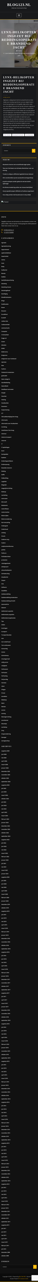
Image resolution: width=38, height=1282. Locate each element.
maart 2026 (4, 764)
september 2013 (5, 1140)
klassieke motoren (6, 468)
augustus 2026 (5, 751)
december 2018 (5, 938)
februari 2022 (5, 856)
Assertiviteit (4, 256)
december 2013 (5, 1129)
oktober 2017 (5, 986)
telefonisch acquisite (7, 611)
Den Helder (7, 135)
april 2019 (4, 925)
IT (1, 444)
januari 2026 (4, 768)
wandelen (4, 696)
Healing (3, 399)
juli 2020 (3, 880)
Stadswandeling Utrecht (8, 601)
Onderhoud (4, 529)
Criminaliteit (5, 335)
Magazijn (4, 485)
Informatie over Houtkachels (9, 423)
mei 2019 (3, 921)
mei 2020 (3, 887)
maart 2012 (4, 1201)
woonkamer (4, 720)
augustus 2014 (5, 1102)
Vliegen (3, 689)
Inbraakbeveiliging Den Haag (9, 416)
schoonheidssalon (6, 570)
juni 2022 (3, 846)
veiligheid (4, 665)
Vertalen (3, 683)
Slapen (3, 580)
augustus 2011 (5, 1225)
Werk (2, 703)
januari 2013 (4, 1167)
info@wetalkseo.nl (9, 230)
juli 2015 (3, 1065)
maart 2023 (4, 815)
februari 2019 (5, 932)
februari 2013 (5, 1163)
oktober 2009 (5, 1256)
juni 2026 (3, 754)
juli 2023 (3, 802)
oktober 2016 (5, 1017)
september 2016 (5, 1020)
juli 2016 (3, 1027)
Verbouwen (4, 669)
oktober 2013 (5, 1136)
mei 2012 (3, 1194)
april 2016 (4, 1037)
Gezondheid (4, 386)
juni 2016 (3, 1030)
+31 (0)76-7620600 (9, 232)
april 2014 (4, 1116)
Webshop (4, 700)
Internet (3, 440)
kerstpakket (4, 454)
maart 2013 (4, 1160)
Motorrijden (4, 515)
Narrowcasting (5, 522)
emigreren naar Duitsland (8, 359)
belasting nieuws (6, 287)
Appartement (5, 249)
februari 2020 (5, 897)
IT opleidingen (5, 447)
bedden (3, 277)
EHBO (3, 348)
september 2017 (5, 990)
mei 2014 (3, 1112)
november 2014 (5, 1092)
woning (3, 713)
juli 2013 (3, 1146)
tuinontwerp (5, 655)
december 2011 (5, 1211)
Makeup (3, 492)
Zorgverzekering (6, 734)
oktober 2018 (5, 945)
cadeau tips (4, 321)
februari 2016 (5, 1044)
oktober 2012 (5, 1177)
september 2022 (5, 836)
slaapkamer (4, 577)
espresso (3, 362)
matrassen (4, 498)
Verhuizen (4, 672)
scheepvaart (4, 567)
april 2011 (4, 1238)
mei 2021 (3, 867)
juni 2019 (3, 918)
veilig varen (6, 97)
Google (3, 393)
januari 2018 (4, 976)
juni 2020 (3, 884)
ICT (2, 413)
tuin (2, 638)
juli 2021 (3, 863)
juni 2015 (3, 1068)
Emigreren (4, 355)
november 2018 (5, 942)
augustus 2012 (5, 1184)
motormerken (5, 512)
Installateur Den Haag (7, 430)
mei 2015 (3, 1071)
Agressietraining (6, 246)
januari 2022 (4, 860)
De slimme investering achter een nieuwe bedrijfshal (18, 187)
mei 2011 (3, 1235)
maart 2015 (4, 1078)
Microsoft (4, 502)
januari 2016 (4, 1047)
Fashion (3, 369)
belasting (4, 283)
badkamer (4, 270)
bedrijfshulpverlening (7, 280)
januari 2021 (4, 874)
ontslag (3, 532)
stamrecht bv (5, 604)
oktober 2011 (5, 1218)
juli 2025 (3, 788)
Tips (2, 621)
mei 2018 (3, 962)
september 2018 (5, 949)
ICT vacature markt (23, 1278)
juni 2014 (3, 1109)
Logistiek (3, 481)
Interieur (3, 434)
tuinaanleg (4, 648)
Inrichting (4, 427)
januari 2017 (4, 1007)
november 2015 (5, 1051)
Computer (4, 331)
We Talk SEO (22, 1276)
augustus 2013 (5, 1143)
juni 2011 (3, 1232)
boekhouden (4, 304)
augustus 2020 (5, 877)
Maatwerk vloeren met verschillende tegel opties (16, 164)
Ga (33, 150)
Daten (3, 341)
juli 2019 (3, 914)
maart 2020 (4, 894)
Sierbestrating (5, 573)
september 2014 (5, 1099)
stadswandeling (5, 594)
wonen (3, 710)
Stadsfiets (4, 590)
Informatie (4, 420)
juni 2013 (3, 1150)
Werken (3, 706)
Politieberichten (6, 556)
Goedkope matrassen (7, 389)
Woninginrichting (6, 717)
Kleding (3, 471)
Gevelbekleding (5, 382)
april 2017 (4, 1000)
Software (4, 587)
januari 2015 (4, 1085)
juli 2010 (3, 1249)
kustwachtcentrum (18, 135)
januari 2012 (4, 1208)
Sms (2, 584)
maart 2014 (4, 1119)
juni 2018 (3, 959)
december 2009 (5, 1252)
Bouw (3, 307)
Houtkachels (4, 403)
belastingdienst (5, 290)
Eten (2, 365)
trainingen (4, 628)
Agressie (3, 242)
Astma (3, 260)
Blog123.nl (19, 5)
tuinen (3, 652)
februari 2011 (5, 1245)
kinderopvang (5, 464)
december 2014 (5, 1088)
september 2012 (5, 1181)
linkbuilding (4, 478)
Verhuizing (4, 676)
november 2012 (5, 1174)
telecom (3, 607)
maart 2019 (4, 928)
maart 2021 (4, 870)
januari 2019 (4, 935)
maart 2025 (4, 795)
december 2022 (5, 826)
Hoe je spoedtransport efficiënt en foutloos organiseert (18, 191)
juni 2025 (3, 792)
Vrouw (3, 693)
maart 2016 (4, 1041)
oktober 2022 (5, 833)
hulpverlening (5, 410)
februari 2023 (5, 819)
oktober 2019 (5, 908)
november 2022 (5, 829)
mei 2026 (3, 758)
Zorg (2, 730)
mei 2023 (3, 809)
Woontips (4, 723)
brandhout (4, 314)
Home (20, 51)
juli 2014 (3, 1105)
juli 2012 (3, 1187)
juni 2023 (3, 805)
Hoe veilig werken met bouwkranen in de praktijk (17, 195)
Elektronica (4, 352)
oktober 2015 (5, 1054)
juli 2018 (3, 955)
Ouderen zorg (5, 539)
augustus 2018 (5, 952)
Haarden (3, 396)
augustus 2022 (5, 839)
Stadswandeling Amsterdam (9, 597)
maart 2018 (4, 969)
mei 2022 (3, 850)
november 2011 (5, 1215)
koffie (3, 474)
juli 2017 (3, 996)
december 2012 (5, 1170)
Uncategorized (5, 659)
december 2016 (5, 1010)
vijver (3, 686)
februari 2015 (5, 1082)
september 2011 (5, 1221)
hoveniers (4, 406)
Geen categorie (5, 379)
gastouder (4, 375)
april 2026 (4, 761)
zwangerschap (5, 741)
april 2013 (4, 1157)
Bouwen (3, 311)
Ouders (3, 543)
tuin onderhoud (5, 642)
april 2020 (4, 891)
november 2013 (5, 1133)
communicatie (5, 328)
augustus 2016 (5, 1024)
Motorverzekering (6, 519)
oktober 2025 (5, 778)
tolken (3, 625)
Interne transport (6, 437)
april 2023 (4, 812)
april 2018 (4, 966)
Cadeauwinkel (5, 324)
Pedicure (3, 553)
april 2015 (4, 1075)
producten (4, 560)
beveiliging (4, 294)
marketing (4, 495)
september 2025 (5, 781)
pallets (3, 550)
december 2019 (5, 904)
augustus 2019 (5, 911)
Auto (2, 263)
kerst (2, 451)
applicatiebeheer (6, 253)
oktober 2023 (5, 798)
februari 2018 (5, 972)
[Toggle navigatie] (19, 15)
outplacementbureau (7, 546)
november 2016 (5, 1013)
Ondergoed (4, 526)
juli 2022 (3, 843)
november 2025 (5, 775)
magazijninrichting (6, 488)
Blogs (3, 300)
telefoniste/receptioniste (8, 618)
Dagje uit (4, 338)
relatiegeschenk (5, 563)
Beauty (3, 273)
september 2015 (5, 1058)
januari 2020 (4, 901)
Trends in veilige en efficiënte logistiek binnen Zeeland (18, 174)
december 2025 (5, 771)
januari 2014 (4, 1126)
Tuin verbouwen (6, 645)
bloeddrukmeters (6, 297)
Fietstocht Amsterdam (7, 372)
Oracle (3, 536)
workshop (4, 727)
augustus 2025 (5, 785)
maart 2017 (4, 1003)
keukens (3, 457)
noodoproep (29, 135)
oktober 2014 (5, 1095)
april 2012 (4, 1198)
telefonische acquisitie (7, 614)
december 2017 (5, 979)
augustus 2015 (5, 1061)
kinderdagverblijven (7, 461)
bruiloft (3, 318)
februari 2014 (5, 1123)
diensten (3, 345)
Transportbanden (6, 635)
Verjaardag (4, 679)
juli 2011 (3, 1228)
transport (4, 631)
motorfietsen (5, 509)
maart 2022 (4, 853)
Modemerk (4, 505)
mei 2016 (3, 1034)
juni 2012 (3, 1191)
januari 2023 (4, 822)
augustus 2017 (5, 993)
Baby (2, 266)
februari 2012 (5, 1204)
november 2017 (5, 983)
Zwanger (3, 737)
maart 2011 (4, 1242)
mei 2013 (3, 1153)
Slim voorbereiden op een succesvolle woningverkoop (18, 178)
